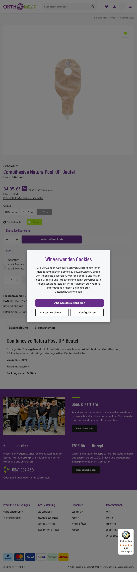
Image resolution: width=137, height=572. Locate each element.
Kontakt (75, 529)
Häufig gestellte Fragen (48, 529)
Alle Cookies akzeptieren (69, 303)
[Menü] (132, 531)
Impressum (111, 523)
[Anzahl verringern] (7, 239)
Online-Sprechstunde (13, 511)
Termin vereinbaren (12, 517)
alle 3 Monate (16, 268)
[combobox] (65, 6)
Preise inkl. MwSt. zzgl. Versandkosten (23, 198)
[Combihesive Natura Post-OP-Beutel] (68, 90)
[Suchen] (93, 6)
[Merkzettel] (106, 6)
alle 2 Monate (16, 264)
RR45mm (11, 212)
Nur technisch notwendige (54, 312)
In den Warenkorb (52, 239)
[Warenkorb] (122, 6)
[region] (68, 90)
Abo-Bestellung (45, 511)
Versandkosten (125, 567)
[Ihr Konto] (114, 6)
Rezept (36, 222)
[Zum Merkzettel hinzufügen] (125, 33)
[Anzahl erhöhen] (16, 239)
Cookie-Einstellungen (116, 535)
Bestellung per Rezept (48, 517)
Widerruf (110, 517)
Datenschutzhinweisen (68, 292)
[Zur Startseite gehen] (19, 6)
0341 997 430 (23, 469)
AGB (108, 511)
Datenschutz (111, 529)
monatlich (13, 260)
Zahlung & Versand (46, 523)
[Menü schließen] (130, 6)
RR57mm (28, 212)
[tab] (18, 327)
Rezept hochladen (86, 469)
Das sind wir (77, 511)
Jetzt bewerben (84, 428)
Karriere (76, 517)
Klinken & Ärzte (79, 523)
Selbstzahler (15, 222)
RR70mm (44, 212)
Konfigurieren (87, 312)
